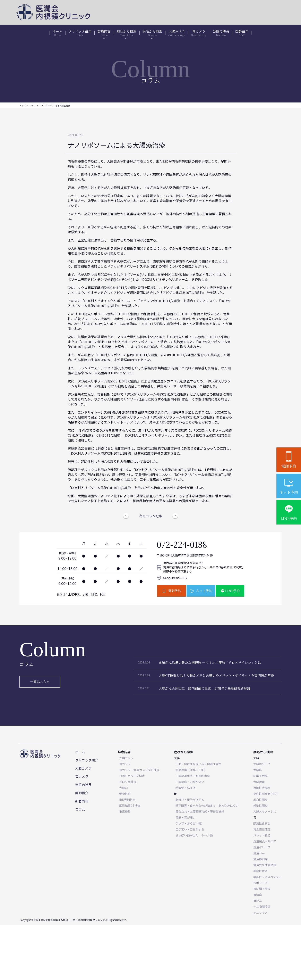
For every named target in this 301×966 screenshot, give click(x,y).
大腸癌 (257, 770)
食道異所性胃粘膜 (264, 865)
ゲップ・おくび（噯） (189, 823)
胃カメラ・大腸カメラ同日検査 (139, 770)
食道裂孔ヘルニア (264, 841)
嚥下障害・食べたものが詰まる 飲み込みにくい (207, 805)
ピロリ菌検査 (127, 782)
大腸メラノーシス (264, 811)
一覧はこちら (40, 681)
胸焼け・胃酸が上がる (189, 800)
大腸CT (124, 788)
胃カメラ (81, 776)
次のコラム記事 (150, 515)
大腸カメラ (83, 768)
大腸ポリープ (261, 764)
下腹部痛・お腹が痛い (189, 782)
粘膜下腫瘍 (260, 776)
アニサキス (260, 912)
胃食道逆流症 (261, 829)
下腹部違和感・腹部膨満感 (192, 776)
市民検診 (125, 811)
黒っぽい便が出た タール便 (194, 835)
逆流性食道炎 (261, 823)
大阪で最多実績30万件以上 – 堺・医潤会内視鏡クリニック (73, 920)
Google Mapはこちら (175, 577)
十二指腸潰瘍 (261, 907)
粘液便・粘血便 (185, 788)
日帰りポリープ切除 (132, 776)
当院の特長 (83, 784)
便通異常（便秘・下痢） (191, 770)
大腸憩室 (259, 782)
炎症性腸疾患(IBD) (265, 794)
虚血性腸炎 (260, 800)
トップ (22, 105)
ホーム (80, 751)
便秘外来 (125, 794)
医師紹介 (81, 792)
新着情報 (81, 801)
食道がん (259, 853)
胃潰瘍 (257, 895)
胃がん (257, 901)
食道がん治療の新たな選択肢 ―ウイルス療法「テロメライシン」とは (210, 662)
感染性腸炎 (260, 805)
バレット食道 (261, 835)
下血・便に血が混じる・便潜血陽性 (198, 764)
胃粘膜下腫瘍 (261, 889)
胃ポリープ (260, 883)
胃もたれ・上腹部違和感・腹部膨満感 (199, 811)
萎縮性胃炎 (260, 871)
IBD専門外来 (127, 800)
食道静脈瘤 (260, 859)
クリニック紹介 (86, 760)
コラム (32, 105)
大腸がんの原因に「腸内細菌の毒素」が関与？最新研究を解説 (204, 688)
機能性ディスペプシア (267, 877)
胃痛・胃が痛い (185, 817)
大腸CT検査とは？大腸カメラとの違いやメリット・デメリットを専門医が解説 (216, 675)
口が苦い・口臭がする (189, 829)
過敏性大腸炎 (261, 788)
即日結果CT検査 (129, 805)
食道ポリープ (261, 847)
